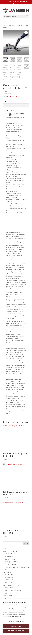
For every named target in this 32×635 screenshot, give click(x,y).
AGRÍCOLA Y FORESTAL (10, 551)
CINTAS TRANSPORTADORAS (13, 590)
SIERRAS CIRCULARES (11, 593)
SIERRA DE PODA (10, 559)
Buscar (26, 543)
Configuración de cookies (16, 621)
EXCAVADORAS (11, 25)
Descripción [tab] (9, 102)
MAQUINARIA (7, 572)
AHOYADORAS (9, 556)
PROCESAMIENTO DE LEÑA (11, 585)
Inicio (4, 25)
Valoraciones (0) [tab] (10, 105)
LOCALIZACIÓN (7, 596)
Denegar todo (16, 626)
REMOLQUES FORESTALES (12, 562)
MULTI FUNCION (9, 583)
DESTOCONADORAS (11, 564)
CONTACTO (6, 598)
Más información (16, 616)
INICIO (5, 549)
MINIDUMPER (9, 577)
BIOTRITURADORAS (10, 554)
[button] (26, 32)
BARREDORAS (9, 580)
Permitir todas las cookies (16, 630)
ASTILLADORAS (9, 587)
